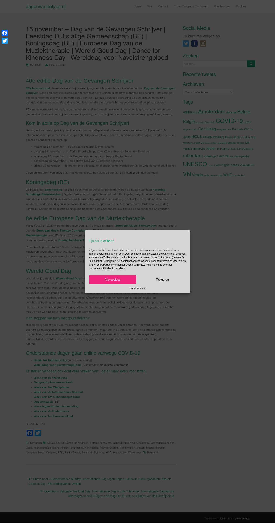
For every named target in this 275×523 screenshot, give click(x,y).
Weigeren (162, 279)
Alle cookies (113, 279)
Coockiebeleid (138, 288)
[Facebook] (5, 33)
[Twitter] (5, 41)
